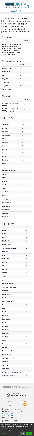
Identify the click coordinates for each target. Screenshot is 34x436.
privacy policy (21, 430)
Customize (4, 433)
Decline (23, 433)
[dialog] (17, 429)
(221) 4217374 (8, 413)
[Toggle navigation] (20, 11)
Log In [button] (13, 11)
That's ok (29, 433)
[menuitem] (16, 11)
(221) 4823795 (8, 415)
